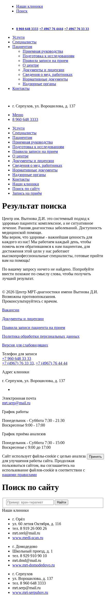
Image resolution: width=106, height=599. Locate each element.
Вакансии (10, 310)
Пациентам (22, 46)
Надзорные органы (39, 84)
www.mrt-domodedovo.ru (33, 565)
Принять (95, 457)
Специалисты (24, 42)
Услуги (18, 37)
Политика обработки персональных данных (41, 336)
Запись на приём (27, 193)
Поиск (22, 11)
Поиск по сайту (26, 188)
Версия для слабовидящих (25, 345)
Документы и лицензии (43, 70)
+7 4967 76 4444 (51, 29)
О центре (31, 65)
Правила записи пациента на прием (33, 327)
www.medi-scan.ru (27, 537)
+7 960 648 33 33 (16, 358)
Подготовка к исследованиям (48, 56)
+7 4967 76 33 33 (76, 29)
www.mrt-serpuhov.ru (30, 592)
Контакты (21, 88)
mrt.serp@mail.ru (16, 403)
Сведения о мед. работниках (48, 74)
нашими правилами (19, 474)
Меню (17, 115)
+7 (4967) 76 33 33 (18, 363)
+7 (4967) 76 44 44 (51, 363)
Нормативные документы (45, 79)
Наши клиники (29, 6)
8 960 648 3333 (27, 29)
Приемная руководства (43, 51)
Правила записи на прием (45, 60)
